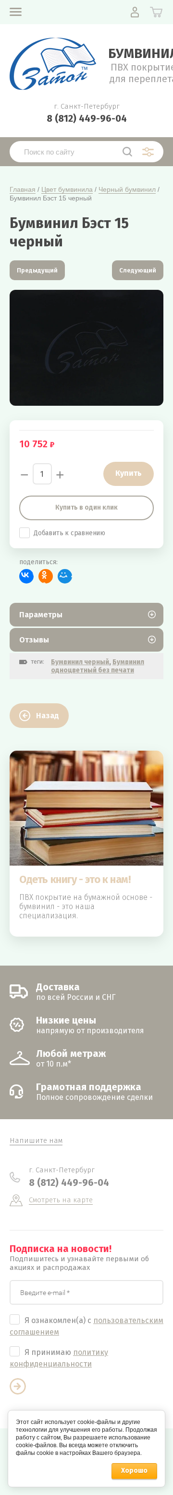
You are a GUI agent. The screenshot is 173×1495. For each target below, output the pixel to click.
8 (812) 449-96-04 (87, 118)
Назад (47, 715)
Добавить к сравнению (69, 533)
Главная (23, 189)
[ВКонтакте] (26, 576)
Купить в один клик (86, 507)
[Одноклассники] (45, 576)
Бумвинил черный (80, 662)
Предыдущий (37, 270)
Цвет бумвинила (67, 189)
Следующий (137, 270)
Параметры (40, 614)
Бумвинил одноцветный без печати (97, 666)
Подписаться (18, 1386)
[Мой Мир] (65, 576)
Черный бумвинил (127, 189)
